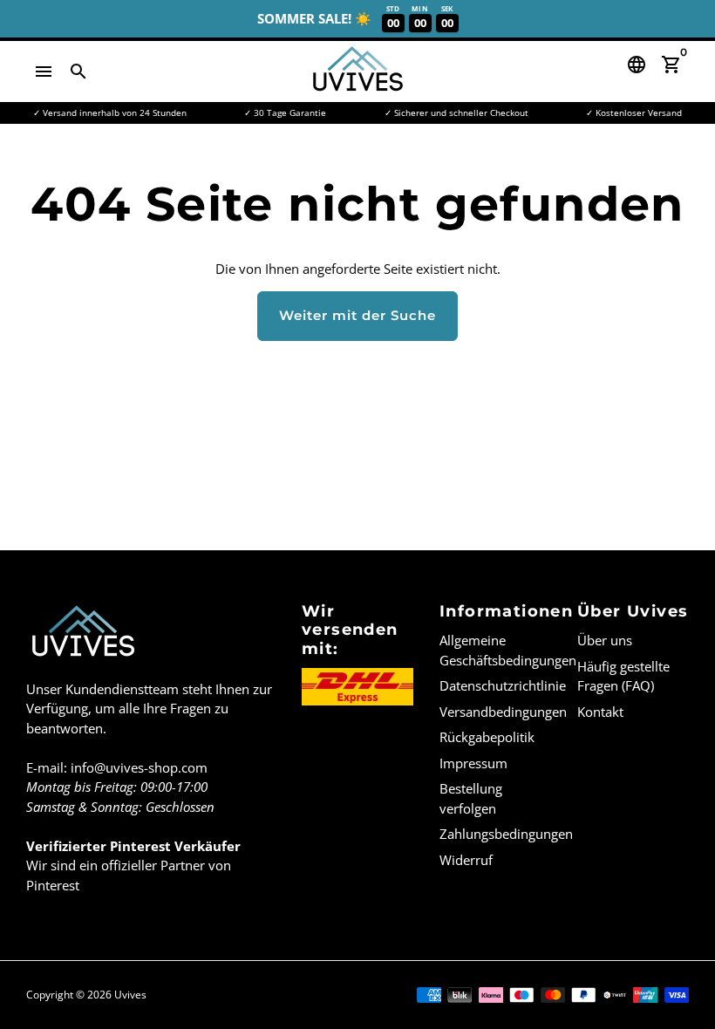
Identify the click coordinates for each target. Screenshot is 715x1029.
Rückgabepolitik (487, 737)
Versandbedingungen (503, 711)
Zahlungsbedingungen (506, 833)
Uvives (130, 994)
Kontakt (600, 711)
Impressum (473, 763)
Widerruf (466, 860)
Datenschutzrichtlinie (502, 685)
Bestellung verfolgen (470, 798)
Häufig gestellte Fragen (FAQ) (623, 676)
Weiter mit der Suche (357, 315)
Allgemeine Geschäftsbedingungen (507, 650)
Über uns (604, 640)
